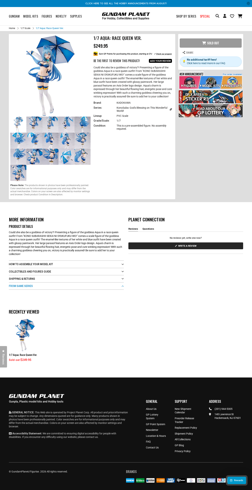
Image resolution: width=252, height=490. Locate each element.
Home (12, 28)
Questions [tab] (148, 229)
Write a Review (188, 246)
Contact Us (152, 447)
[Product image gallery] (50, 75)
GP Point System (155, 424)
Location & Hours (156, 435)
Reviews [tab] (133, 229)
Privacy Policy (183, 451)
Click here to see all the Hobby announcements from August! (126, 3)
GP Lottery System (152, 416)
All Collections (183, 439)
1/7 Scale (25, 28)
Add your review (160, 60)
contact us (92, 436)
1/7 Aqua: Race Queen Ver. (23, 354)
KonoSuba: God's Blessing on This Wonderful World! (142, 109)
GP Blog (179, 445)
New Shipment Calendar (183, 410)
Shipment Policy (184, 433)
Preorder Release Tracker (184, 420)
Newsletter (152, 429)
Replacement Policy (186, 427)
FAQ (148, 441)
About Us (151, 408)
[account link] (224, 16)
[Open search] (217, 16)
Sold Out (213, 43)
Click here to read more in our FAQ (206, 63)
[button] (240, 16)
